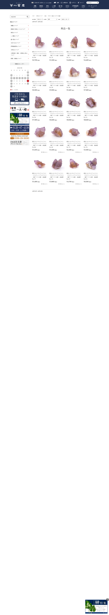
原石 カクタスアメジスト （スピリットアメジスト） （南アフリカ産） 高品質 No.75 (56, 54)
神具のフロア (14, 32)
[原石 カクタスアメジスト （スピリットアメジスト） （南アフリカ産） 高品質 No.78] (91, 131)
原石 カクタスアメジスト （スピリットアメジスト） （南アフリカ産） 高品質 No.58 (74, 84)
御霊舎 (41, 6)
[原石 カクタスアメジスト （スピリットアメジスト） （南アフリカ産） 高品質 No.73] (57, 163)
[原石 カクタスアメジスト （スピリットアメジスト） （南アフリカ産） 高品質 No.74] (74, 42)
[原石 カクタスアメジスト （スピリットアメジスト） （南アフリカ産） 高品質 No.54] (57, 102)
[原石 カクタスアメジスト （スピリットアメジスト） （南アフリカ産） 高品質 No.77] (39, 163)
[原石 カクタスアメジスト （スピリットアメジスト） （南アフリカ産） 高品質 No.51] (91, 102)
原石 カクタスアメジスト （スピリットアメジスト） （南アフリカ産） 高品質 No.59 (56, 84)
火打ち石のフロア (15, 43)
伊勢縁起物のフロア (16, 46)
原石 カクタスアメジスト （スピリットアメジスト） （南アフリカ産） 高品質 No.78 (91, 144)
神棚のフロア (14, 25)
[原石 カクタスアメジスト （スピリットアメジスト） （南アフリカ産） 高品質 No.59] (57, 72)
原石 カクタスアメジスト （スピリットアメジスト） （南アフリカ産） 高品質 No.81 (56, 144)
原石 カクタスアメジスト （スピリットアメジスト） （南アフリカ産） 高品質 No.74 (74, 54)
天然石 (83, 6)
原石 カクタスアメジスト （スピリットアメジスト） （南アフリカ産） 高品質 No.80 (39, 54)
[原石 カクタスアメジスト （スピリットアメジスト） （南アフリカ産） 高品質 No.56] (39, 102)
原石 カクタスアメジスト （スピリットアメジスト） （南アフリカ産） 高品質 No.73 (56, 176)
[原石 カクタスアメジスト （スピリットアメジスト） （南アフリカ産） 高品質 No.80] (39, 42)
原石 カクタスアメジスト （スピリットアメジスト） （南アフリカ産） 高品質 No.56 (39, 114)
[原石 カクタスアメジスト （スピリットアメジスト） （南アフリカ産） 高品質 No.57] (91, 72)
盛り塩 (60, 6)
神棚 (35, 6)
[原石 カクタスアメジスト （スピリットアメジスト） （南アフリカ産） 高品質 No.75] (57, 42)
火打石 (67, 6)
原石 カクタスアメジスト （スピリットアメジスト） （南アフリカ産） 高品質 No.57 (91, 84)
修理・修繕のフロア (16, 58)
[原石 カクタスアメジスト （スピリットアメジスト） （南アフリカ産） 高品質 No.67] (74, 163)
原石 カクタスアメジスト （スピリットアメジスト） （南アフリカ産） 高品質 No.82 (39, 144)
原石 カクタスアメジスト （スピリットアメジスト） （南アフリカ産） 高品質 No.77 (39, 176)
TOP (33, 15)
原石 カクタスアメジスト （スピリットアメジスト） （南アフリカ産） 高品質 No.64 (91, 54)
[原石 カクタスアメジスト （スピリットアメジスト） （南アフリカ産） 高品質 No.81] (57, 131)
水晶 (45, 15)
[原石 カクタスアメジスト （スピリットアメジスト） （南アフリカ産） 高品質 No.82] (39, 131)
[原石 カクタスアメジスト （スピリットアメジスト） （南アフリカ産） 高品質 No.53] (91, 163)
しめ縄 (53, 6)
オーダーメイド (92, 6)
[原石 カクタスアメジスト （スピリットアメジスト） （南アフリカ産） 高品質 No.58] (74, 72)
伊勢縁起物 (75, 6)
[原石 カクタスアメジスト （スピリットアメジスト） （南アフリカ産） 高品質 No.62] (39, 72)
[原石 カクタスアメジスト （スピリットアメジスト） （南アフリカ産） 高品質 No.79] (74, 131)
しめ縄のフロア (15, 36)
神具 (47, 6)
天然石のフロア (39, 15)
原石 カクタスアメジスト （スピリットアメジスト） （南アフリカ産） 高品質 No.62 (39, 84)
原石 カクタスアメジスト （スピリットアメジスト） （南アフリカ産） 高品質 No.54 (56, 114)
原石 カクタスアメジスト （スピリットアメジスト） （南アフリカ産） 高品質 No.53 (91, 176)
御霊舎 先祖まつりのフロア (18, 29)
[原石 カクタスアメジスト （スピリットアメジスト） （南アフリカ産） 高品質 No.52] (74, 102)
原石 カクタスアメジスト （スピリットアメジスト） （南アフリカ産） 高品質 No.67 (74, 176)
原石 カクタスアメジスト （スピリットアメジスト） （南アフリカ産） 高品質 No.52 (74, 114)
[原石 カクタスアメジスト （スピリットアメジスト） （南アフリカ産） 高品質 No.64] (91, 42)
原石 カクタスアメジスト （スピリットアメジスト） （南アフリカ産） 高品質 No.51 (91, 114)
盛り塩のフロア (15, 39)
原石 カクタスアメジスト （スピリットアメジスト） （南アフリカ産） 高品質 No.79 (74, 144)
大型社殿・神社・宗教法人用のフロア (19, 54)
